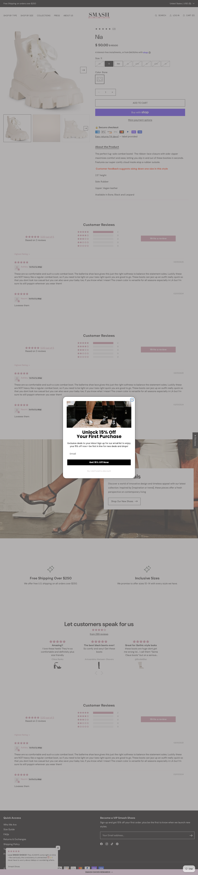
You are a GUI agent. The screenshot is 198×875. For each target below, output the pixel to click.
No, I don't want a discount (99, 471)
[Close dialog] (132, 399)
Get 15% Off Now (99, 462)
